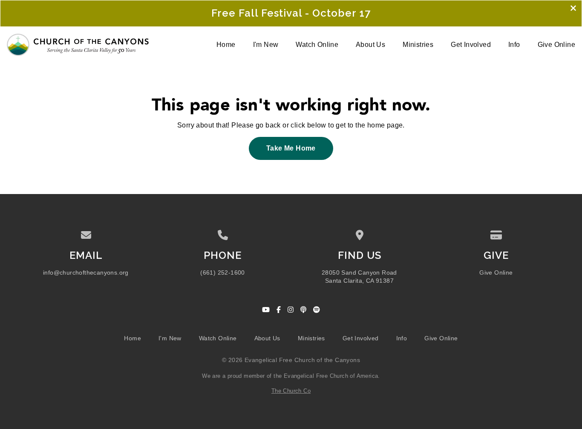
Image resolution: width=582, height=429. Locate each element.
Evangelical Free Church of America (331, 376)
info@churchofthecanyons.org (86, 273)
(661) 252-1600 (222, 273)
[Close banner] (573, 9)
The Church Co (291, 391)
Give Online (496, 273)
